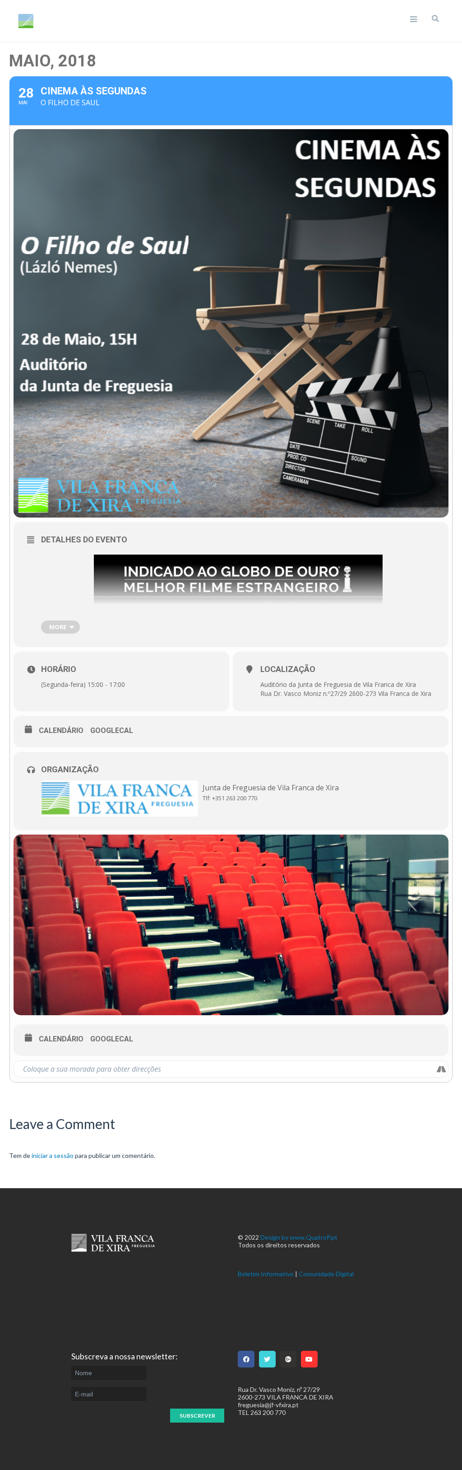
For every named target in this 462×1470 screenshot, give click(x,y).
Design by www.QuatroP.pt (298, 1237)
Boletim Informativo (266, 1274)
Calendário (61, 730)
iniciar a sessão (53, 1155)
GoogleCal (111, 730)
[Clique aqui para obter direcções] (441, 1069)
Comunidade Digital (326, 1274)
